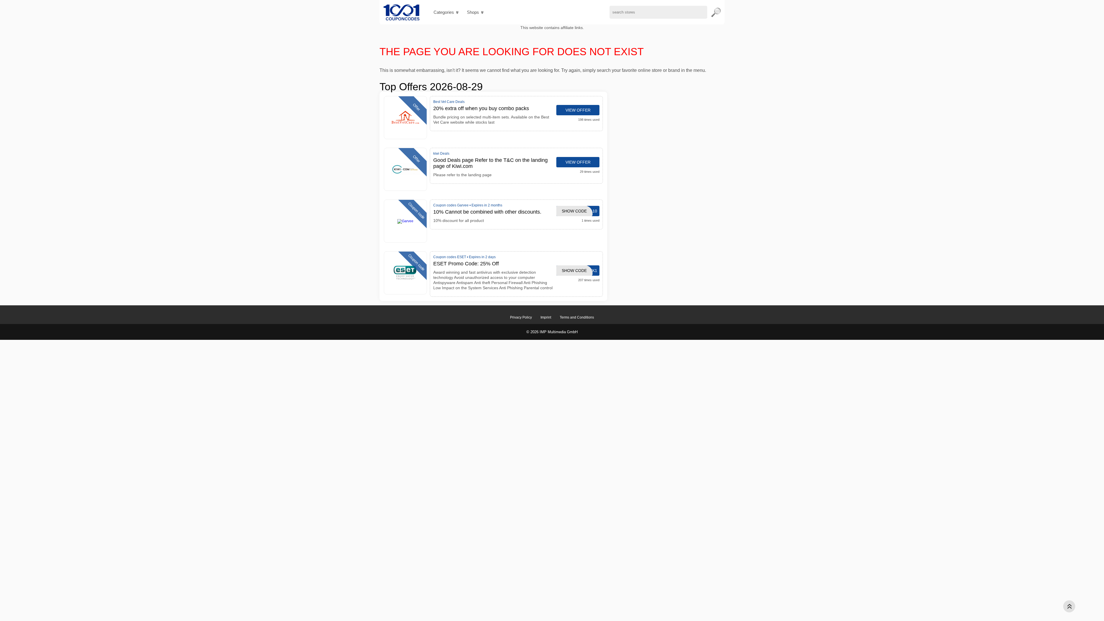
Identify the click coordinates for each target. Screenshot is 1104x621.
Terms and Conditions (577, 317)
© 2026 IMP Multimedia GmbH (552, 332)
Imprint (545, 317)
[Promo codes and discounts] (401, 12)
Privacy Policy (521, 317)
